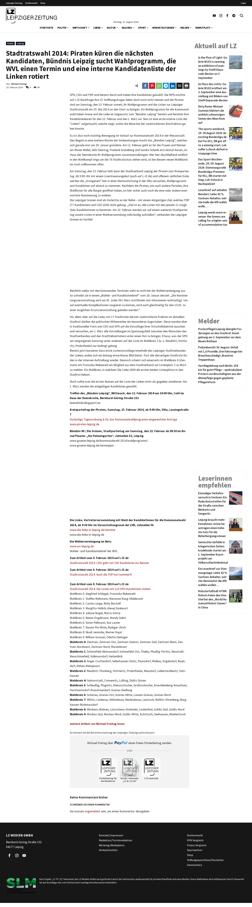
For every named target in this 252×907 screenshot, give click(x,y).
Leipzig (20, 43)
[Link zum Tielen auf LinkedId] (173, 86)
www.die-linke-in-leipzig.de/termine (92, 530)
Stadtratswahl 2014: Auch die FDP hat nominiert (100, 574)
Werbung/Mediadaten (111, 845)
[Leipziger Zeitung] (31, 15)
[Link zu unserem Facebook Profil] (227, 15)
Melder (184, 27)
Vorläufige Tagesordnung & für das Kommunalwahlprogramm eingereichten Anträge (123, 419)
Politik (61, 27)
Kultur (111, 27)
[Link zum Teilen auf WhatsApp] (159, 86)
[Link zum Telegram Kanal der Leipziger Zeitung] (234, 15)
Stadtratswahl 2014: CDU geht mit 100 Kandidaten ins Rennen (109, 563)
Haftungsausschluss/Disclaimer (205, 860)
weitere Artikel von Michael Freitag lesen (97, 724)
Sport (142, 27)
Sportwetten (194, 850)
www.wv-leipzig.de (82, 546)
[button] (67, 27)
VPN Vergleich (195, 840)
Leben (96, 27)
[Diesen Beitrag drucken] (186, 86)
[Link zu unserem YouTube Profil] (214, 15)
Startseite (46, 27)
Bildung (127, 27)
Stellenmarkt (31, 3)
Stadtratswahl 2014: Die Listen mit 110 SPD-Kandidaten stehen (110, 589)
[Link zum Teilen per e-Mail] (179, 86)
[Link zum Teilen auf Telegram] (166, 86)
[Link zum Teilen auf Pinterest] (152, 86)
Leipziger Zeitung (14, 3)
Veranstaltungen (163, 27)
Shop (42, 3)
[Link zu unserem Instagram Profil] (221, 15)
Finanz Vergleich (196, 845)
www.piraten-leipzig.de (84, 424)
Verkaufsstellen (108, 850)
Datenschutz (194, 865)
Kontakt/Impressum (111, 835)
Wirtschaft (80, 27)
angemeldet (92, 811)
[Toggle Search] (241, 15)
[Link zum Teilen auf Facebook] (145, 86)
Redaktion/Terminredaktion (115, 840)
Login (243, 3)
